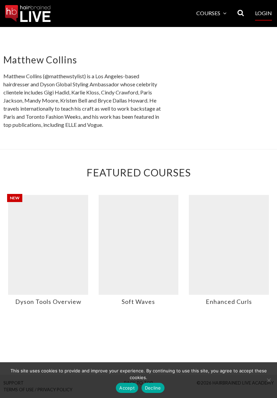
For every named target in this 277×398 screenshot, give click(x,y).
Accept (127, 388)
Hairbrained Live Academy (28, 13)
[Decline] (268, 380)
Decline (153, 388)
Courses (208, 13)
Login (263, 13)
